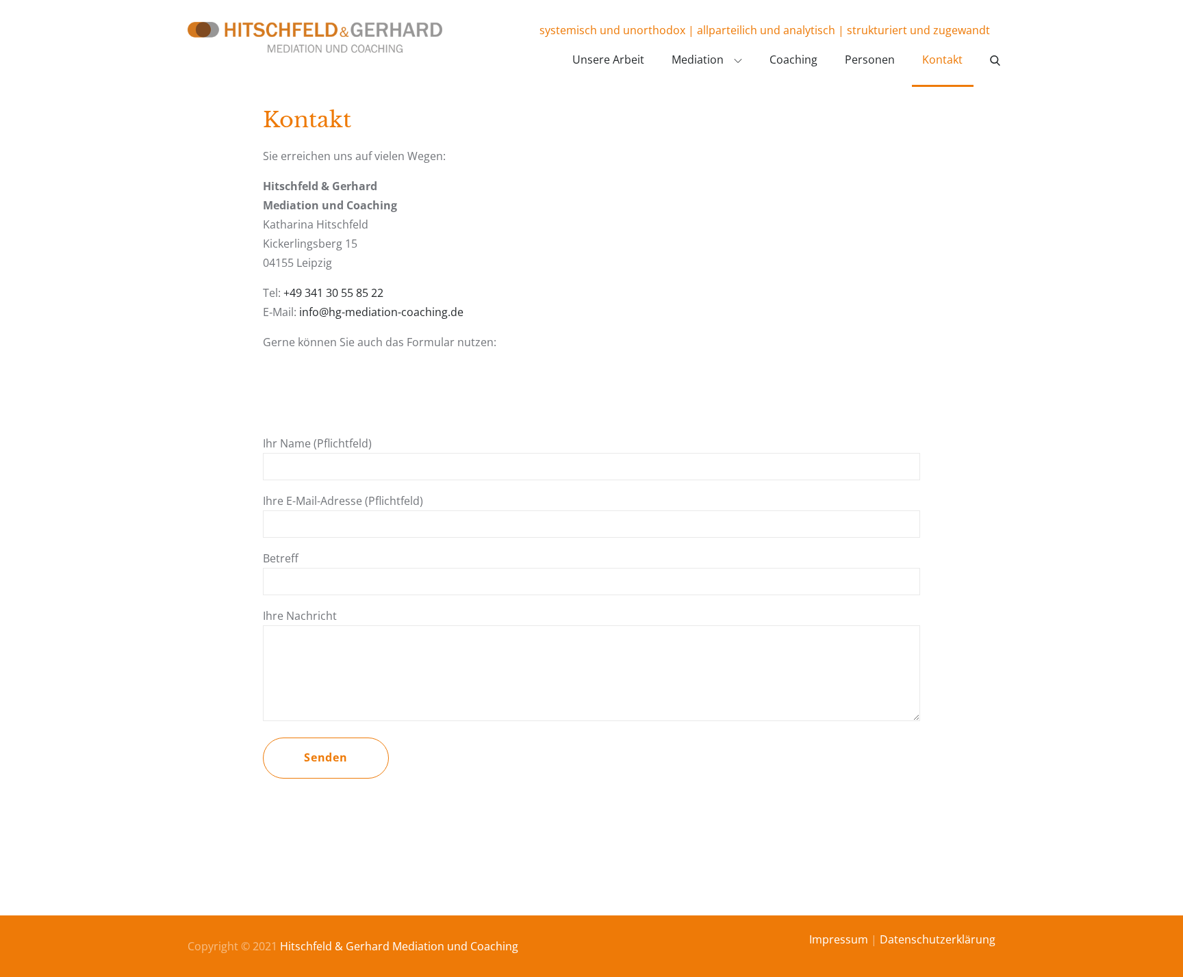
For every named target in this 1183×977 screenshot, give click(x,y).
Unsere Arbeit (608, 59)
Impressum (838, 939)
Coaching (793, 59)
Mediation (698, 59)
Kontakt (942, 59)
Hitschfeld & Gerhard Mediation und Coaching (399, 946)
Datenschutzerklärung (937, 939)
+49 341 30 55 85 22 (333, 292)
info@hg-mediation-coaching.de (381, 312)
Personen (870, 59)
